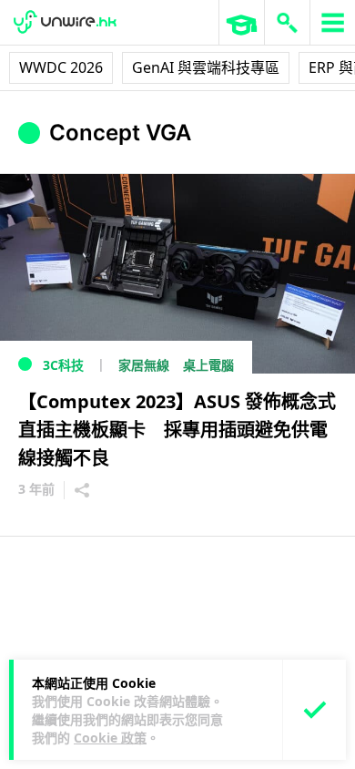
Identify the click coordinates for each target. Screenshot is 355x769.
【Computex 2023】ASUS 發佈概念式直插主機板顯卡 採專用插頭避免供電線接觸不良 (177, 429)
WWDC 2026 (61, 67)
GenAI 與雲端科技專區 (205, 67)
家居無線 (143, 365)
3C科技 (63, 365)
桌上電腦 (208, 365)
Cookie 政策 (110, 737)
